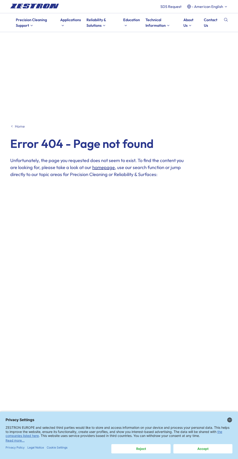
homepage (103, 167)
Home (20, 126)
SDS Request (171, 6)
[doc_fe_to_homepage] (34, 6)
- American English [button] (207, 6)
